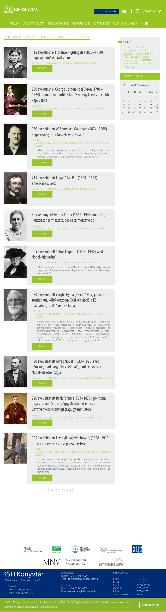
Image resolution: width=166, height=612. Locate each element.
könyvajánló (144, 54)
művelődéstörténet (92, 378)
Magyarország (86, 418)
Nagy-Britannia (76, 109)
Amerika (79, 189)
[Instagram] (137, 12)
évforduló (52, 63)
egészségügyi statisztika (72, 63)
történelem (71, 418)
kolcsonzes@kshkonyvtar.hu (82, 591)
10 (72, 490)
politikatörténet (55, 418)
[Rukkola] (148, 12)
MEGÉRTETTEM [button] (150, 605)
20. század (92, 263)
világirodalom (59, 109)
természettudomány (70, 378)
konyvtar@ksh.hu (25, 593)
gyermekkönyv (54, 229)
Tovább (42, 68)
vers (49, 109)
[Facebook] (131, 12)
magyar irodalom (77, 314)
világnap (129, 66)
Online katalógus (107, 11)
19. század (91, 63)
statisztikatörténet (57, 314)
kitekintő (146, 63)
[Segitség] (159, 12)
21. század (142, 47)
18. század (89, 109)
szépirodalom (70, 143)
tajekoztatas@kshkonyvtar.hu (83, 579)
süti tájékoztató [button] (49, 607)
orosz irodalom (86, 452)
